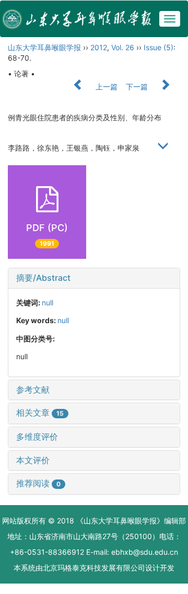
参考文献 (33, 389)
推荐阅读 (38, 483)
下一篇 (138, 86)
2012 (98, 47)
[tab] (94, 278)
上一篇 (105, 86)
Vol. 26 (122, 47)
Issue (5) (158, 47)
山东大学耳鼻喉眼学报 (44, 47)
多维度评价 (37, 436)
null (47, 302)
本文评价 (33, 460)
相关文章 (40, 412)
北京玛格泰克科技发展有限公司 (94, 567)
